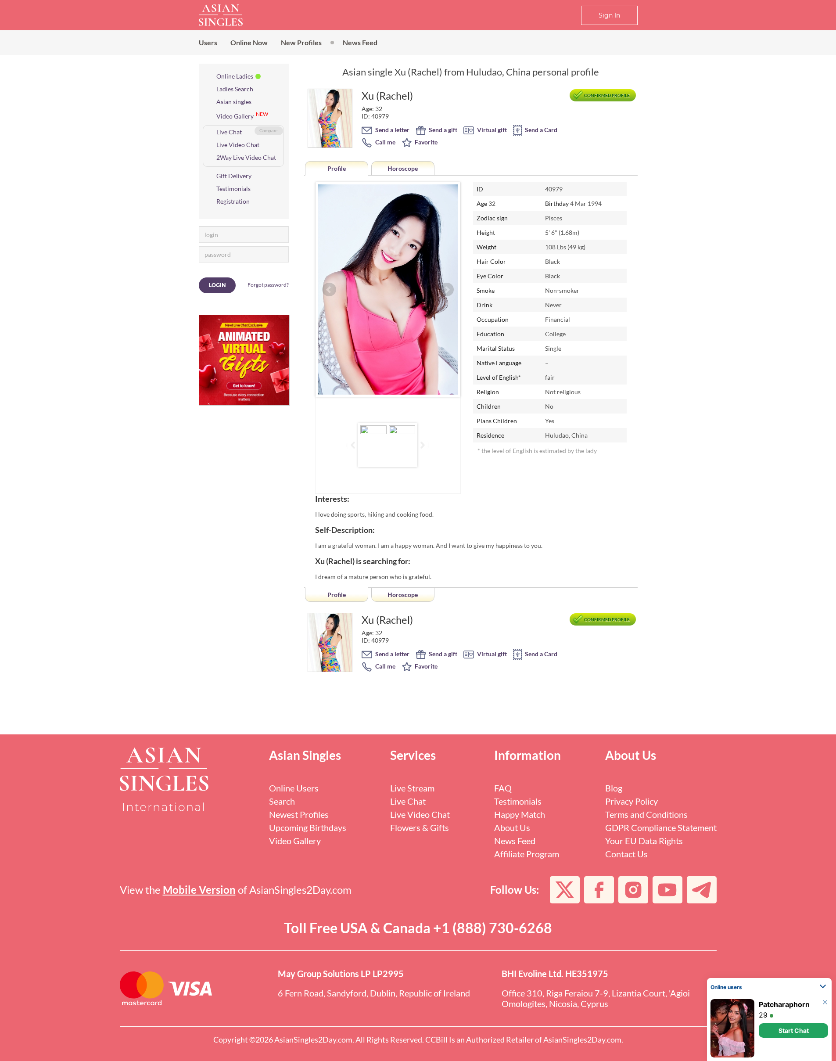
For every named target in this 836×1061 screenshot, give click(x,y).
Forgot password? (268, 284)
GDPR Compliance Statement (661, 827)
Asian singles (233, 101)
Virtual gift (491, 129)
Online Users (294, 788)
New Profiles (301, 42)
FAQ (503, 788)
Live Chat (229, 132)
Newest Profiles (299, 814)
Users (208, 42)
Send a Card (540, 129)
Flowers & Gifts (419, 827)
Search (282, 801)
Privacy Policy (631, 801)
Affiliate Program (526, 854)
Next (447, 289)
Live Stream (412, 788)
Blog (613, 788)
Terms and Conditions (646, 814)
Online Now (249, 42)
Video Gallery (235, 116)
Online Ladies (234, 76)
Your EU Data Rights (644, 840)
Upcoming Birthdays (307, 827)
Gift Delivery (233, 176)
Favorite (425, 142)
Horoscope (403, 168)
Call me (384, 142)
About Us (512, 827)
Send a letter (391, 129)
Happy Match (519, 814)
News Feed (360, 42)
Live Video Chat (237, 144)
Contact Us (626, 854)
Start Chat (794, 1030)
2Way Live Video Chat (246, 157)
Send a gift (442, 129)
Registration (233, 201)
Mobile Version (199, 889)
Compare (268, 130)
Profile (336, 168)
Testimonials (233, 188)
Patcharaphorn (784, 1004)
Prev (329, 289)
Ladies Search (234, 89)
